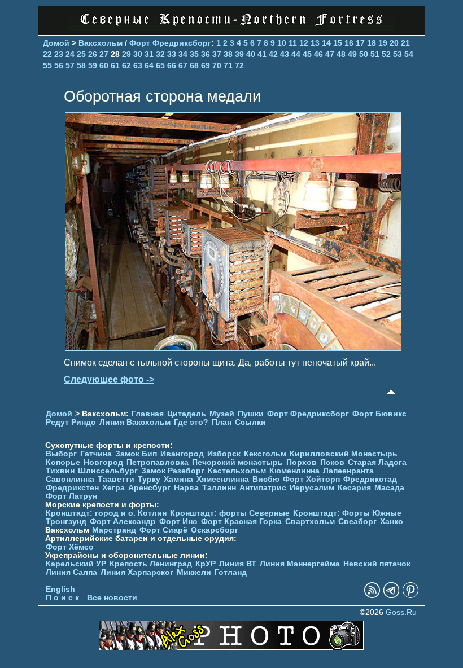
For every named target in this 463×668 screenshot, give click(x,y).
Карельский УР (76, 564)
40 (250, 54)
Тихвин (60, 471)
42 (273, 54)
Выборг (61, 454)
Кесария (354, 488)
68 (194, 65)
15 (337, 42)
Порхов (301, 462)
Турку (149, 479)
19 (382, 42)
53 (397, 54)
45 (307, 54)
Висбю (265, 479)
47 (329, 54)
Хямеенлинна (222, 479)
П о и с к (62, 598)
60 (103, 65)
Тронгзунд (66, 521)
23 (58, 54)
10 (281, 42)
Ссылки (250, 422)
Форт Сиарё (163, 530)
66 (171, 65)
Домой (56, 42)
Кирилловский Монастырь (344, 454)
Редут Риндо (71, 422)
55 (47, 65)
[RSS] (372, 595)
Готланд (231, 572)
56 (58, 65)
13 (315, 42)
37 (216, 54)
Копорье (63, 462)
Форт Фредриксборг (170, 42)
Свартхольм (310, 521)
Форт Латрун (71, 496)
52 (386, 54)
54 (408, 54)
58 (81, 65)
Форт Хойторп (311, 479)
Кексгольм (265, 454)
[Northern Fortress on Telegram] (391, 595)
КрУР (205, 564)
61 (115, 65)
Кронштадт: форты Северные (230, 513)
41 (262, 54)
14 (326, 42)
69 (205, 65)
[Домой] (231, 28)
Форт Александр (123, 521)
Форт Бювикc (379, 414)
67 (182, 65)
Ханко (391, 521)
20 (394, 42)
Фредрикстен (72, 488)
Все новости (112, 598)
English (60, 589)
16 (348, 42)
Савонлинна (70, 479)
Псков (332, 462)
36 (205, 54)
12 (303, 42)
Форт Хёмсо (70, 547)
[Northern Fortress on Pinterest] (410, 595)
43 (284, 54)
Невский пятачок (376, 564)
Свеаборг (357, 521)
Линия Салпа (71, 572)
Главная (148, 414)
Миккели (194, 572)
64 (149, 65)
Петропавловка (157, 462)
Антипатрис (262, 488)
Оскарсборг (214, 530)
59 (92, 65)
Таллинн (219, 488)
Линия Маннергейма (300, 564)
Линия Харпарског (137, 572)
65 (160, 65)
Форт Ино (178, 521)
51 (374, 54)
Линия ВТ (237, 564)
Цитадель (186, 414)
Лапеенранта (348, 471)
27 (103, 54)
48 (341, 54)
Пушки (251, 414)
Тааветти (116, 479)
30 (137, 54)
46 (318, 54)
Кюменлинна (294, 471)
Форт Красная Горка (241, 521)
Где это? (191, 422)
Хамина (178, 479)
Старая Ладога (377, 462)
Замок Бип (136, 454)
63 (137, 65)
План (221, 422)
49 (352, 54)
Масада (389, 488)
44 (295, 54)
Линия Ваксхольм (135, 422)
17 (360, 42)
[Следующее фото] (233, 348)
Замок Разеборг (172, 471)
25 (81, 54)
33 (171, 54)
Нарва (186, 488)
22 (47, 54)
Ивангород (182, 454)
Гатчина (96, 454)
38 (228, 54)
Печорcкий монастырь (237, 462)
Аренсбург (149, 488)
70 (216, 65)
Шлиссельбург (108, 471)
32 (160, 54)
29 (126, 54)
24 (70, 54)
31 (149, 54)
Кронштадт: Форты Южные (347, 513)
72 (239, 65)
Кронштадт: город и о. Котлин (106, 513)
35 (194, 54)
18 (371, 42)
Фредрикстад (370, 479)
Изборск (224, 454)
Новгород (103, 462)
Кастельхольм (237, 471)
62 (126, 65)
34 (182, 54)
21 (405, 42)
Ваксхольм (100, 42)
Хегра (113, 488)
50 (363, 54)
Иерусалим (312, 488)
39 (239, 54)
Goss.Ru (401, 612)
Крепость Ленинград (151, 564)
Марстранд (114, 530)
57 (70, 65)
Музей (221, 414)
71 (228, 65)
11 (293, 42)
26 (92, 54)
